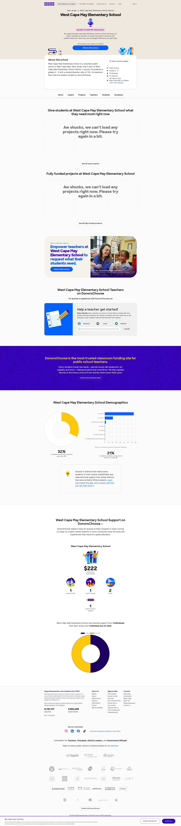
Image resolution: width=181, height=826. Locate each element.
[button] (104, 329)
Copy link (127, 329)
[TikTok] (84, 731)
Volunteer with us (113, 707)
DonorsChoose (49, 4)
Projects (81, 95)
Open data (126, 700)
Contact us (126, 705)
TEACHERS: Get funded (86, 4)
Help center (127, 694)
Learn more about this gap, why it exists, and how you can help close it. (94, 483)
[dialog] (90, 821)
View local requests (116, 83)
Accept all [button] (168, 821)
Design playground (129, 703)
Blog (129, 698)
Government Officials (117, 740)
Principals (81, 740)
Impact (71, 95)
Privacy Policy (70, 824)
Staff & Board (96, 703)
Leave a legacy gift (114, 710)
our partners (112, 746)
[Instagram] (66, 731)
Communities (127, 696)
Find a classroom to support (67, 4)
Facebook (86, 323)
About (60, 95)
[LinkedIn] (72, 731)
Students (106, 95)
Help (119, 4)
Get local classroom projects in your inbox (105, 731)
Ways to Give (112, 691)
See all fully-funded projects (90, 223)
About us (112, 4)
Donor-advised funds (114, 700)
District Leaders (95, 740)
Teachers (94, 95)
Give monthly (112, 705)
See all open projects (90, 164)
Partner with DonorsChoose (90, 808)
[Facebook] (78, 731)
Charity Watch (78, 703)
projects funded (73, 710)
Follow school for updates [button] (120, 61)
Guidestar (61, 705)
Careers (94, 705)
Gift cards (111, 698)
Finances (94, 700)
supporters (49, 710)
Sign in (135, 4)
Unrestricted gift (113, 712)
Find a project (112, 694)
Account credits (112, 696)
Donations (118, 95)
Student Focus (96, 698)
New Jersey (72, 10)
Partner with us (101, 4)
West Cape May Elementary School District (97, 10)
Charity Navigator (49, 705)
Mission (94, 694)
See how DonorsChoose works (90, 378)
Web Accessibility (97, 707)
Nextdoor (124, 323)
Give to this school (90, 48)
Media (125, 698)
